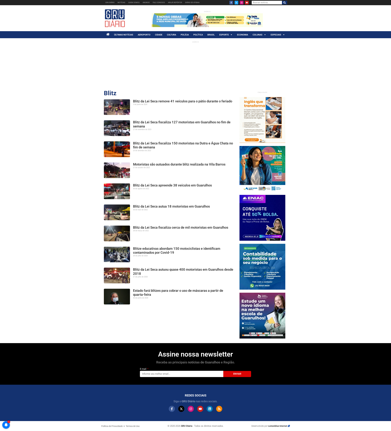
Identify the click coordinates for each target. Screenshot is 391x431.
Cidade (158, 34)
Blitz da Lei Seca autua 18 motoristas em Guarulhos (171, 206)
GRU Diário (110, 3)
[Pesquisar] (284, 2)
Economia (242, 34)
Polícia (185, 34)
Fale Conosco (159, 3)
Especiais (276, 34)
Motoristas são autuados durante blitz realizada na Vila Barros (179, 164)
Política (198, 34)
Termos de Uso (133, 426)
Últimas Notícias (123, 34)
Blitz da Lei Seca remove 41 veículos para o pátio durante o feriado (182, 101)
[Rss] (219, 409)
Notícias (121, 3)
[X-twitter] (236, 2)
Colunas (257, 34)
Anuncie (146, 3)
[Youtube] (247, 2)
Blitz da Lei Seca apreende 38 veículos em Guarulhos (172, 185)
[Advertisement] (195, 65)
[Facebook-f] (231, 2)
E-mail (143, 369)
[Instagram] (241, 2)
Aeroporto (144, 34)
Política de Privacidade (112, 426)
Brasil (211, 34)
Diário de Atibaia (192, 3)
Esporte (224, 34)
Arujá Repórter (175, 3)
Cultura (171, 34)
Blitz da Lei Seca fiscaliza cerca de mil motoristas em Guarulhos (180, 227)
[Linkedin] (210, 409)
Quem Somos (134, 3)
